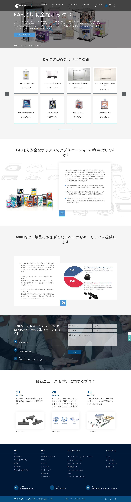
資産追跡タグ (45, 473)
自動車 (70, 473)
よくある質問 (110, 460)
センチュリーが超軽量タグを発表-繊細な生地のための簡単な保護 (29, 401)
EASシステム (18, 456)
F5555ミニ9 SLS (26, 112)
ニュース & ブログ (111, 463)
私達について (110, 467)
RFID (43, 451)
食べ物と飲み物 (72, 467)
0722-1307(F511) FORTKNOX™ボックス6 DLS (105, 84)
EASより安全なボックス (35, 45)
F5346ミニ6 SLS (105, 112)
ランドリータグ (46, 470)
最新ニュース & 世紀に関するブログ (65, 381)
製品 (22, 45)
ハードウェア (45, 476)
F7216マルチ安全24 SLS (26, 83)
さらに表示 (20, 431)
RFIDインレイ (45, 460)
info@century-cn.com (25, 351)
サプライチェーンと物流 (75, 470)
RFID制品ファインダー (48, 456)
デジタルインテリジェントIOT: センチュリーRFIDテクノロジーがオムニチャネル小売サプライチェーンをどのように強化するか (65, 403)
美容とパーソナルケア (74, 463)
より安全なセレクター (24, 35)
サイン (115, 5)
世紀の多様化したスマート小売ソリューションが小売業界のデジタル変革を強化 (100, 401)
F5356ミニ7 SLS (78, 112)
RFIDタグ (44, 463)
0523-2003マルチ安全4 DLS (52, 83)
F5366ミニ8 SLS (52, 112)
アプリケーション (74, 451)
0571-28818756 (24, 342)
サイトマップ (68, 499)
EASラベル (17, 466)
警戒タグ (16, 463)
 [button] (7, 94)
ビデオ (108, 457)
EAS (26, 45)
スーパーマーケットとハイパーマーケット (80, 457)
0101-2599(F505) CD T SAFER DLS (79, 84)
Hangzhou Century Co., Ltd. (26, 499)
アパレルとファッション (75, 460)
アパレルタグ (45, 466)
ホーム (18, 45)
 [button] (124, 94)
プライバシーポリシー (80, 499)
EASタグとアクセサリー (21, 460)
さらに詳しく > (26, 88)
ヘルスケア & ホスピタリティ (76, 477)
